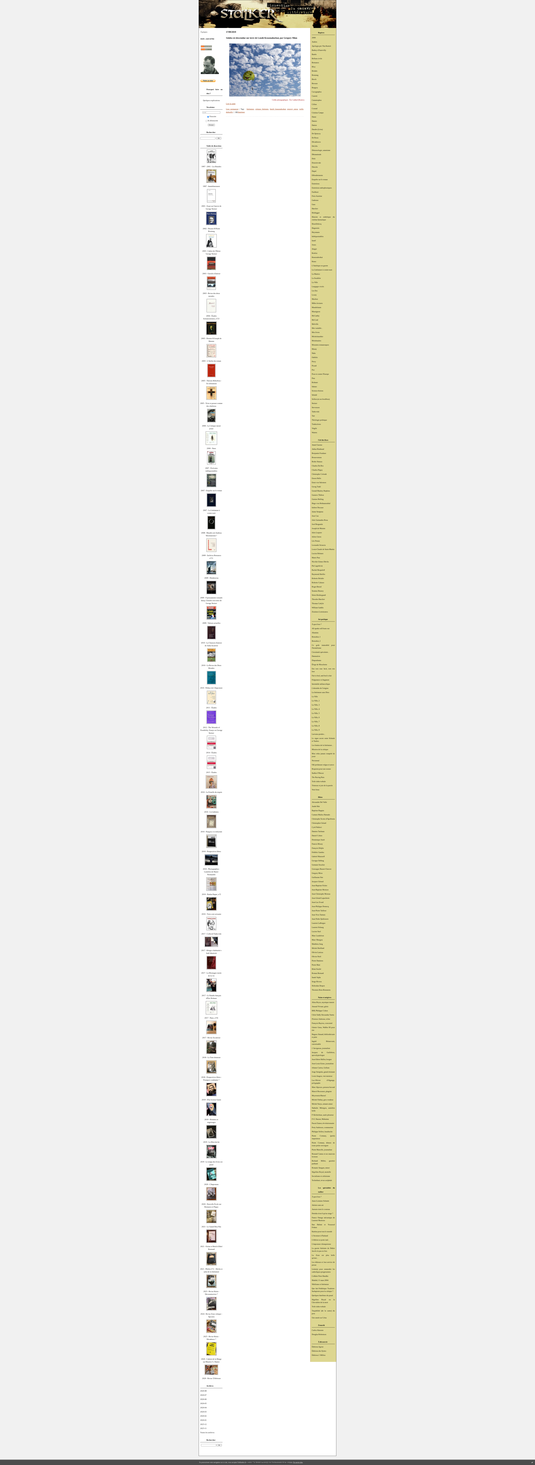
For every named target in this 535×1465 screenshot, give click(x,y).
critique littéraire (261, 109)
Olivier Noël (316, 956)
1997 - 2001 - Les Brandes (211, 166)
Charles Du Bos (318, 466)
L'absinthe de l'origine (320, 688)
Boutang (315, 75)
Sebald (314, 395)
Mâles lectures (317, 303)
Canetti (314, 96)
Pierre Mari (316, 965)
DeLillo (315, 146)
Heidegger (316, 213)
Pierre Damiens (317, 961)
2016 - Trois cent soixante (211, 914)
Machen (315, 299)
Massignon (316, 312)
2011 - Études (211, 708)
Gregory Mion (317, 873)
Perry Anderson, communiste (322, 1127)
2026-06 (203, 1399)
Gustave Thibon (318, 495)
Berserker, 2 (316, 641)
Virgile (314, 428)
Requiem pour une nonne (321, 769)
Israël (314, 241)
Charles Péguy (317, 470)
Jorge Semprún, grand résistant (323, 1072)
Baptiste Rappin (318, 810)
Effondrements (317, 175)
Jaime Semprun (317, 512)
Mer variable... (317, 328)
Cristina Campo (318, 113)
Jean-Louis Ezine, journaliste (323, 1063)
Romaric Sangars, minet (321, 1168)
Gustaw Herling (318, 499)
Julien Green (316, 537)
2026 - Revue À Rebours (211, 1378)
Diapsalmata (316, 660)
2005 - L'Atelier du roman (211, 361)
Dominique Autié (318, 840)
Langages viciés (318, 286)
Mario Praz (316, 558)
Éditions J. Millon (318, 1355)
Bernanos (315, 63)
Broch (314, 79)
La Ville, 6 (316, 717)
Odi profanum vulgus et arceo (323, 765)
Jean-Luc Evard (318, 902)
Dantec (314, 121)
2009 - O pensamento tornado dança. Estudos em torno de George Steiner (211, 600)
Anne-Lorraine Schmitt (320, 1201)
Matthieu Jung (317, 944)
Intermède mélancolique (321, 684)
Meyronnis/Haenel (319, 1096)
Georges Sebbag (318, 861)
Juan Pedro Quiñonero (320, 919)
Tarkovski (315, 412)
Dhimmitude (316, 154)
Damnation (316, 656)
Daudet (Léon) (317, 129)
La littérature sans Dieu (320, 692)
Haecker (315, 209)
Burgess (315, 88)
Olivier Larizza (317, 952)
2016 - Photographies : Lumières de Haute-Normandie (211, 872)
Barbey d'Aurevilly (319, 50)
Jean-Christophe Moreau (321, 894)
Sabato (314, 387)
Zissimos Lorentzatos (320, 612)
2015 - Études (211, 772)
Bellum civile (317, 58)
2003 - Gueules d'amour (211, 274)
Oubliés (315, 357)
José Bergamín (317, 524)
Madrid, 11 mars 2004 (320, 1280)
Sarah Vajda (316, 977)
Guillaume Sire (317, 877)
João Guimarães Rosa (320, 520)
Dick (313, 159)
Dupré (314, 171)
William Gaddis (318, 608)
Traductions (316, 424)
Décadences (316, 142)
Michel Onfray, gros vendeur (322, 1100)
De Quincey (316, 133)
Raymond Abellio (318, 574)
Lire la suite (230, 104)
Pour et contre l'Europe (320, 374)
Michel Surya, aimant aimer (322, 1104)
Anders (314, 42)
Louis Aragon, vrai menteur (322, 1076)
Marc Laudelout (318, 936)
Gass (313, 204)
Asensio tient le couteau (321, 1209)
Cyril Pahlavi (317, 827)
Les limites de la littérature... (322, 745)
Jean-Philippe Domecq (320, 906)
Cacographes (317, 92)
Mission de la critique (320, 749)
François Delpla (318, 848)
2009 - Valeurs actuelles (211, 623)
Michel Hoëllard (318, 948)
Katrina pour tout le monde (322, 1231)
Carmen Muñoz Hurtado (321, 815)
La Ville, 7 (316, 722)
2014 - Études (211, 753)
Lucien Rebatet (317, 553)
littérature (250, 109)
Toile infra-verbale (319, 781)
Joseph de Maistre (318, 528)
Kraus (314, 261)
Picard (314, 366)
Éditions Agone (318, 1347)
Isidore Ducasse (318, 507)
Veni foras (315, 790)
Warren (314, 432)
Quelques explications (211, 100)
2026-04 (203, 1408)
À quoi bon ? (317, 624)
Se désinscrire (213, 121)
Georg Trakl (316, 487)
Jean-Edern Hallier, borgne (322, 1059)
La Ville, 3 (316, 705)
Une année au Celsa (319, 1318)
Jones (314, 245)
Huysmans (316, 232)
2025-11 (203, 1428)
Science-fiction (317, 391)
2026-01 (203, 1420)
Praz (313, 378)
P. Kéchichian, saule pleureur (323, 1115)
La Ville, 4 (316, 709)
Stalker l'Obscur (318, 773)
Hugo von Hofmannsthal (321, 503)
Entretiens (315, 184)
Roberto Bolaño (318, 578)
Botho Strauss (317, 462)
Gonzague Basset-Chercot (321, 869)
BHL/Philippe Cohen (320, 1011)
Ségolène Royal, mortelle (321, 1172)
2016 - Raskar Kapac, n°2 (211, 894)
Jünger (314, 249)
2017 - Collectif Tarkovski (211, 934)
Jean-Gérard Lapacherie (320, 898)
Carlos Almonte (318, 1330)
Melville (315, 324)
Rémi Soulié (316, 969)
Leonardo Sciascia (319, 545)
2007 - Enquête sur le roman (211, 490)
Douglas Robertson (319, 1334)
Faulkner (315, 192)
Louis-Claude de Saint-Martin (323, 549)
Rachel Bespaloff (318, 570)
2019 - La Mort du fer (211, 1142)
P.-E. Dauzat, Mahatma (320, 1119)
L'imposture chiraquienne (321, 1244)
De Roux (315, 138)
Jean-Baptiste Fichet (319, 885)
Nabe (314, 353)
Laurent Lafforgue (318, 923)
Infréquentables (318, 236)
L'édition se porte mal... (320, 1240)
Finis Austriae (317, 196)
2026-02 (203, 1416)
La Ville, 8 (316, 726)
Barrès (314, 54)
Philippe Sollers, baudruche (322, 1132)
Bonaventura (317, 457)
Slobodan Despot (318, 986)
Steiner (314, 403)
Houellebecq (316, 224)
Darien (314, 125)
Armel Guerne (317, 445)
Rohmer (315, 382)
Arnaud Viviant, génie (320, 1006)
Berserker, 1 (316, 637)
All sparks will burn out (320, 628)
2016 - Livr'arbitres (211, 812)
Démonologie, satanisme (321, 150)
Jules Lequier (317, 533)
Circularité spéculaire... (320, 652)
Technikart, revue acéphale (322, 1180)
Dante (314, 117)
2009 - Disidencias (211, 578)
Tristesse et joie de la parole (322, 785)
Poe (313, 370)
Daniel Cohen (317, 836)
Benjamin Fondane (319, 453)
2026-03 (203, 1412)
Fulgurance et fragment (320, 680)
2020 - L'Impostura (211, 1184)
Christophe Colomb (319, 474)
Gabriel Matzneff (318, 856)
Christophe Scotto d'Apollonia (323, 819)
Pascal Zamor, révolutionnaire (323, 1123)
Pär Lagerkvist (317, 566)
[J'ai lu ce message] (532, 1462)
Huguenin (315, 228)
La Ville (315, 282)
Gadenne (315, 200)
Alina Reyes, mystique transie (323, 1002)
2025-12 (203, 1424)
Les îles (315, 291)
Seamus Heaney (318, 591)
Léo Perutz (316, 541)
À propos (203, 32)
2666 (314, 38)
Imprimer (241, 112)
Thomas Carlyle (318, 603)
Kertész (314, 253)
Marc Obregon (317, 940)
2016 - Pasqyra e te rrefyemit (211, 832)
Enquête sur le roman (320, 179)
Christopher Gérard (319, 823)
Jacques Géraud (318, 881)
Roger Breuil (317, 587)
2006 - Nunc (211, 448)
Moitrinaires (316, 341)
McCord (315, 320)
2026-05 (203, 1403)
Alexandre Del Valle (319, 802)
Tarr (313, 416)
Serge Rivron (317, 982)
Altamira (315, 633)
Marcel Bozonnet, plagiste (322, 1091)
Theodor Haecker (318, 599)
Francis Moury (317, 844)
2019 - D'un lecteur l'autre (211, 1100)
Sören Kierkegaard (319, 595)
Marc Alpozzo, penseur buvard (323, 1087)
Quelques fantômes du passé (322, 1295)
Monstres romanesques (320, 345)
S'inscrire (212, 116)
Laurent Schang (318, 927)
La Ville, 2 (316, 701)
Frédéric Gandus (318, 852)
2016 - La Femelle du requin (211, 792)
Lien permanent (232, 109)
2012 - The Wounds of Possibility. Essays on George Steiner (211, 730)
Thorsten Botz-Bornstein (321, 990)
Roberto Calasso (318, 582)
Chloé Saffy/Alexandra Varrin (323, 1015)
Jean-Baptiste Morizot (320, 890)
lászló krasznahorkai (278, 109)
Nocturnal (315, 761)
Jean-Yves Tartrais (318, 915)
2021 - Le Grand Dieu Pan (211, 1227)
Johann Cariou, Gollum (320, 1068)
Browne (315, 83)
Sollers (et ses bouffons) (321, 399)
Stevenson (316, 407)
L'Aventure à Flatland (320, 1236)
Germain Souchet (318, 865)
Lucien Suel (316, 931)
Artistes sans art (318, 1205)
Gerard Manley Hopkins (321, 491)
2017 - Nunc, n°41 (211, 1018)
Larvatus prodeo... (318, 734)
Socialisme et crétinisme (321, 1176)
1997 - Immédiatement (211, 186)
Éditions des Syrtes (319, 1351)
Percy (314, 361)
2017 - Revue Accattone (211, 1038)
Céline (314, 104)
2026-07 (203, 1395)
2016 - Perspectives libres (211, 851)
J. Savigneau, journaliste (321, 1048)
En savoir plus (298, 1462)
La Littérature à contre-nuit (322, 270)
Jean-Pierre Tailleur (319, 911)
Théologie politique (319, 420)
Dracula (315, 167)
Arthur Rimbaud (318, 449)
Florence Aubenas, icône (321, 1019)
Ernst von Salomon (319, 482)
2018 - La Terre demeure (211, 1057)
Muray (314, 349)
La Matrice (316, 274)
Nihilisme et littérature (320, 1284)
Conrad (314, 108)
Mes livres (316, 332)
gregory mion (292, 109)
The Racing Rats (318, 777)
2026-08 (203, 1391)
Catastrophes (317, 100)
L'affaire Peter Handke (320, 1276)
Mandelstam (316, 307)
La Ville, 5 (316, 713)
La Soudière (316, 278)
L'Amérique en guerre (320, 266)
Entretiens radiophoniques (322, 188)
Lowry (314, 295)
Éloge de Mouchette (319, 664)
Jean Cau (315, 516)
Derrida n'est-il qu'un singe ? (322, 1213)
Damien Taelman (318, 831)
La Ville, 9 (316, 730)
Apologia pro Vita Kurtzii (321, 46)
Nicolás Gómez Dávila (320, 562)
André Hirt (316, 806)
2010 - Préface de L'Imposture (211, 688)
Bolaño (314, 71)
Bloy (314, 67)
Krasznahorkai (317, 257)
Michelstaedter (317, 336)
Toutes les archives (207, 1432)
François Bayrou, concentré (322, 1023)
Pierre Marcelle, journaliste (322, 1150)
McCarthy (315, 316)
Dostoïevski (316, 163)
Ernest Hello (316, 478)
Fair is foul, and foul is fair (322, 676)
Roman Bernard (318, 973)
